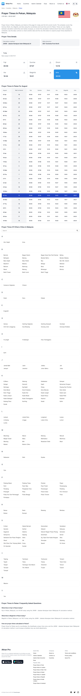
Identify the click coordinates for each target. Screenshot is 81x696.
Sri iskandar (7, 546)
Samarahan (44, 526)
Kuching (24, 401)
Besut (5, 269)
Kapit (42, 384)
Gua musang (26, 327)
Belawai (62, 263)
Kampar (62, 381)
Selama (24, 532)
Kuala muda (25, 395)
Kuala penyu (44, 395)
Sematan (62, 532)
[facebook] (71, 692)
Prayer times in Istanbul (39, 683)
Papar (61, 483)
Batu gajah (7, 261)
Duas (45, 3)
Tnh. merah (25, 567)
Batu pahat (25, 261)
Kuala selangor (8, 398)
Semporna (7, 534)
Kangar (6, 384)
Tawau (43, 562)
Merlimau (62, 438)
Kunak (5, 404)
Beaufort (6, 263)
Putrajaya (6, 497)
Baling (61, 255)
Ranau (5, 510)
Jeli (61, 365)
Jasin (23, 365)
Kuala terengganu (27, 398)
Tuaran (62, 567)
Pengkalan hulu (27, 489)
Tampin (62, 559)
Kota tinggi (7, 393)
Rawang (43, 510)
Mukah (6, 444)
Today (5, 53)
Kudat (42, 401)
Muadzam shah (45, 441)
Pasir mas (25, 486)
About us (52, 3)
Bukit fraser (7, 272)
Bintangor (44, 269)
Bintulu (62, 269)
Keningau (6, 387)
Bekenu (24, 263)
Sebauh (43, 529)
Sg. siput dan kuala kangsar (49, 537)
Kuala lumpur (8, 395)
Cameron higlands (9, 285)
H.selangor (25, 340)
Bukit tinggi (44, 272)
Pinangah (6, 491)
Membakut (44, 438)
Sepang (24, 534)
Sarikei (24, 529)
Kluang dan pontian (65, 387)
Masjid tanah (7, 438)
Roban (5, 513)
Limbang (6, 420)
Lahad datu (25, 417)
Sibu (61, 537)
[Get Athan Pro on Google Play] (18, 662)
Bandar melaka (64, 258)
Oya (5, 470)
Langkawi (44, 417)
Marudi (62, 436)
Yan (5, 596)
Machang (6, 436)
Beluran (6, 266)
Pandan (43, 483)
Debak (43, 298)
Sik (23, 540)
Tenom (62, 565)
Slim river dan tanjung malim (12, 543)
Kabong (24, 381)
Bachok (6, 255)
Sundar (24, 546)
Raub (23, 510)
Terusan (6, 567)
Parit (5, 486)
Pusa (61, 494)
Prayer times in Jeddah (39, 674)
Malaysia (15, 8)
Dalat (5, 298)
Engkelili (6, 311)
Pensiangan (44, 489)
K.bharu (6, 381)
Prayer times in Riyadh (39, 677)
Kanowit (24, 384)
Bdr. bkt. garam (64, 261)
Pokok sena (44, 491)
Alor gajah (7, 242)
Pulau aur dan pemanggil (11, 494)
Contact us (60, 3)
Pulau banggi (26, 494)
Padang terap (26, 483)
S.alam (6, 526)
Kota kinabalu (26, 390)
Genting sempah (46, 324)
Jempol (6, 368)
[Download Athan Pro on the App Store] (7, 662)
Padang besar (8, 483)
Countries (26, 3)
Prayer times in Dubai (38, 672)
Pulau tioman (45, 494)
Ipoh (5, 352)
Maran (24, 436)
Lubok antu (44, 420)
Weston (6, 583)
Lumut (61, 420)
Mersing (6, 441)
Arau (23, 242)
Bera (42, 266)
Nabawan (6, 457)
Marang (43, 436)
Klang (42, 387)
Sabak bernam (26, 526)
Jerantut (24, 368)
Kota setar (63, 390)
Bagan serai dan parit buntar (49, 255)
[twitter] (74, 692)
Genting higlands (27, 324)
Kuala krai (25, 393)
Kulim (61, 401)
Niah (23, 457)
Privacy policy (68, 655)
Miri (23, 441)
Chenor (24, 285)
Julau (61, 368)
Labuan (6, 417)
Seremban (44, 534)
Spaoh (43, 543)
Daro (23, 298)
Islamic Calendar (36, 3)
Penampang (63, 486)
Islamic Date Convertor (39, 658)
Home (19, 3)
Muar (61, 441)
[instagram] (78, 692)
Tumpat (6, 570)
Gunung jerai (45, 327)
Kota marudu (45, 390)
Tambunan (44, 559)
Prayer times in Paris (38, 665)
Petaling (62, 489)
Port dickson (64, 491)
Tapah (5, 562)
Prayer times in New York (39, 669)
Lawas (62, 417)
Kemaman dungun (65, 384)
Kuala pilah (63, 395)
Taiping (6, 559)
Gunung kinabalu (65, 327)
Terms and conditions (70, 653)
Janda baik (7, 365)
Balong (24, 258)
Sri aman (62, 543)
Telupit (6, 565)
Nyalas (43, 457)
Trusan (43, 567)
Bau (42, 261)
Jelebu (43, 365)
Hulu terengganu (46, 340)
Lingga (24, 420)
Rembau (62, 510)
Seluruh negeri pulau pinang (49, 532)
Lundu (5, 423)
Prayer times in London (39, 667)
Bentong (24, 266)
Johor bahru (44, 368)
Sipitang (62, 540)
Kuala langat (45, 393)
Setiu (23, 537)
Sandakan (63, 526)
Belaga (43, 263)
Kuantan (62, 398)
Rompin (24, 513)
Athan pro (9, 3)
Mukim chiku (26, 444)
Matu (23, 438)
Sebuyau (62, 529)
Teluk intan (63, 562)
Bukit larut (25, 272)
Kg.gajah (25, 387)
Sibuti (5, 540)
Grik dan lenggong (9, 327)
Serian (61, 534)
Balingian (6, 258)
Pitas (23, 491)
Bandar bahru (45, 258)
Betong (24, 269)
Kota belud (7, 390)
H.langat (6, 340)
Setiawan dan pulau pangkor (12, 537)
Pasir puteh (44, 486)
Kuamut (43, 398)
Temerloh (44, 565)
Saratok (6, 529)
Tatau (24, 562)
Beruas (62, 266)
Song (23, 543)
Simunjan (43, 540)
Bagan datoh (26, 255)
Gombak (62, 324)
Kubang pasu (7, 401)
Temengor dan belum (28, 565)
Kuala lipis (63, 393)
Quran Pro (67, 658)
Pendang (6, 489)
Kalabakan (44, 381)
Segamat (6, 532)
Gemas (6, 324)
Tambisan (25, 559)
